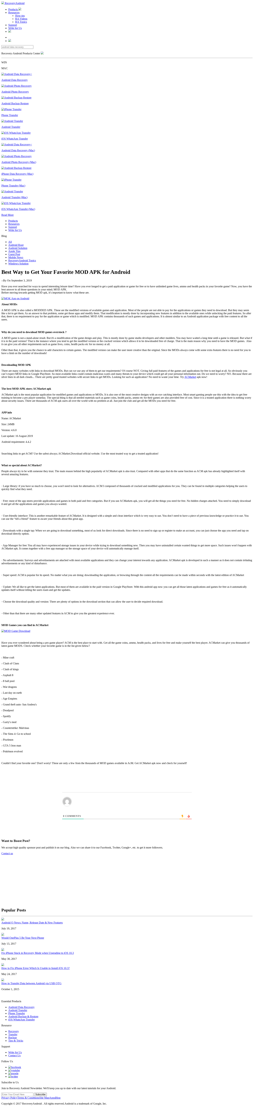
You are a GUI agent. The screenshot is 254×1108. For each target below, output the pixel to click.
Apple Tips (14, 251)
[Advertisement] (129, 879)
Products (13, 9)
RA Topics (21, 21)
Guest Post (14, 254)
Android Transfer (17, 1010)
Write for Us (15, 28)
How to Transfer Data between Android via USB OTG (31, 983)
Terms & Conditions (28, 1097)
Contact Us (14, 1055)
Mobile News (15, 257)
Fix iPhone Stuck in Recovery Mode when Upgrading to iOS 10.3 (37, 952)
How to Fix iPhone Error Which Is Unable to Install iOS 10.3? (35, 968)
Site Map (44, 1097)
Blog (57, 1097)
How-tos (20, 15)
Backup (12, 1037)
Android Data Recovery (21, 1007)
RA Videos (21, 18)
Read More (7, 214)
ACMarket (190, 376)
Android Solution (17, 248)
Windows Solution (18, 263)
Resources (14, 12)
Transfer (12, 1034)
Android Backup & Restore (23, 1016)
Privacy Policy (9, 1097)
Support (12, 24)
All (10, 241)
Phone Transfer (16, 1013)
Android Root (15, 244)
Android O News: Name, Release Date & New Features (32, 922)
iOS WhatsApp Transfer (21, 1019)
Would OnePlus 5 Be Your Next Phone (22, 937)
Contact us (7, 853)
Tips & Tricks (15, 1040)
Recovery (13, 1031)
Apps (52, 1097)
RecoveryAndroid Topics (22, 260)
